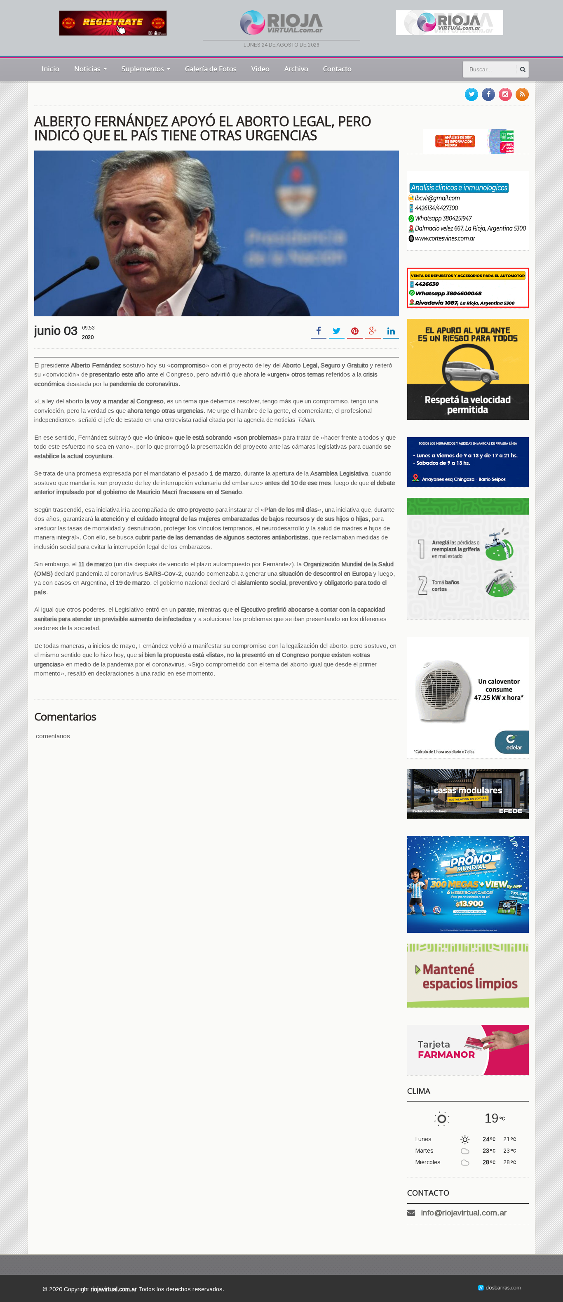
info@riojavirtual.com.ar (464, 1212)
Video (260, 68)
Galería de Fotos (211, 68)
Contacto (337, 68)
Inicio (50, 68)
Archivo (296, 68)
